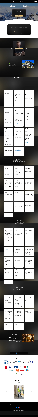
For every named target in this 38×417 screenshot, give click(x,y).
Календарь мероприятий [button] (21, 1)
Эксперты (7, 1)
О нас (4, 1)
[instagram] (36, 1)
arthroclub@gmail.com (29, 1)
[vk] (16, 407)
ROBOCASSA (26, 410)
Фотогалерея (16, 1)
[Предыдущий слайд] (6, 391)
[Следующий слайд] (31, 391)
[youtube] (35, 1)
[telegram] (34, 1)
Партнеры (13, 1)
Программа (10, 1)
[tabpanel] (19, 116)
